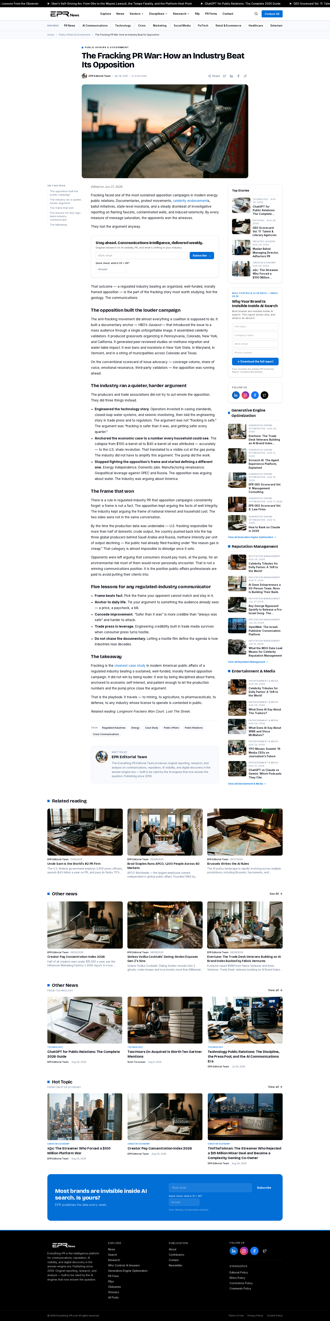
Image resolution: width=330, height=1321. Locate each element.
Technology (123, 25)
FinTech (203, 25)
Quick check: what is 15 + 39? (185, 1196)
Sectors (135, 13)
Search (112, 1254)
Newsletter (175, 1265)
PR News (69, 25)
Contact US (272, 13)
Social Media (182, 25)
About (172, 1249)
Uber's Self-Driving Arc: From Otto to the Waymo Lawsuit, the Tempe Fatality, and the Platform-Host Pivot (111, 3)
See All (274, 893)
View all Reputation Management (246, 661)
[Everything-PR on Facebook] (255, 395)
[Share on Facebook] (238, 76)
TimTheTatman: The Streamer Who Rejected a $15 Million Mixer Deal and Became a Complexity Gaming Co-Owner (244, 1153)
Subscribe (202, 255)
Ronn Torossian (136, 1062)
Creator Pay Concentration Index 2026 (160, 1148)
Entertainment (279, 25)
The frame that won (62, 207)
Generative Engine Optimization (128, 1270)
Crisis (142, 25)
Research (179, 13)
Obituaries (114, 1286)
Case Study (151, 727)
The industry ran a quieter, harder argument (66, 201)
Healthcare (256, 25)
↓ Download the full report (255, 361)
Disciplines (156, 13)
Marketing (160, 25)
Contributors (176, 1254)
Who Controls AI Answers (124, 1265)
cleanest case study (130, 665)
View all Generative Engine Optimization (250, 537)
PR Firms (211, 13)
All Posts (113, 1297)
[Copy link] (245, 76)
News (120, 13)
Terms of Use (236, 1315)
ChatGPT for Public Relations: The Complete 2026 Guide (232, 3)
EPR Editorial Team (58, 1062)
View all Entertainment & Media (245, 783)
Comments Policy (240, 1288)
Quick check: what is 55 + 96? (112, 263)
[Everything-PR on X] (264, 395)
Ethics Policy (237, 1277)
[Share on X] (225, 76)
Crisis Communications (106, 734)
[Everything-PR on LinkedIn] (236, 395)
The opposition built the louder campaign (64, 193)
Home (50, 34)
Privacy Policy (255, 1315)
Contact (227, 13)
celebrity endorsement (190, 201)
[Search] (256, 14)
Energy (135, 727)
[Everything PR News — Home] (64, 14)
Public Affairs (171, 727)
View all (273, 990)
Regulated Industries (114, 727)
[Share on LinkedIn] (231, 76)
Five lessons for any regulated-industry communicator (65, 216)
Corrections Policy (241, 1283)
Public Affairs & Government (74, 34)
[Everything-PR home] (73, 1244)
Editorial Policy (239, 1272)
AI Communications (95, 25)
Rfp (197, 13)
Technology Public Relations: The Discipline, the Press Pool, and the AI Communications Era (243, 1056)
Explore (105, 13)
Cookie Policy (275, 1315)
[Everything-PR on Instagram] (245, 395)
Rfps (111, 1281)
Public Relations (194, 727)
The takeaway (58, 224)
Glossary (113, 1292)
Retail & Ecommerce (228, 25)
